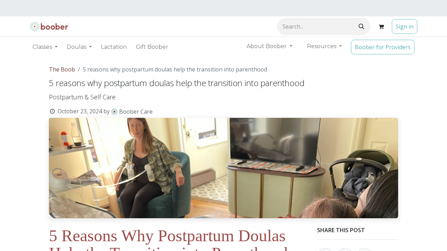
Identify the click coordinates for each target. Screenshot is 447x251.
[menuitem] (114, 47)
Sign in (404, 26)
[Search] (361, 26)
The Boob (62, 69)
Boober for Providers (383, 47)
